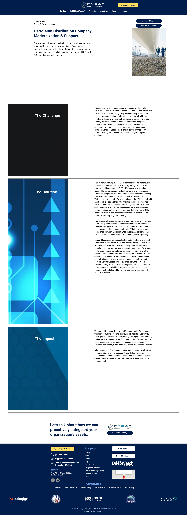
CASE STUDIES (90, 465)
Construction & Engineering (94, 471)
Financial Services (91, 474)
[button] (77, 11)
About (87, 456)
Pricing (87, 453)
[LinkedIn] (58, 480)
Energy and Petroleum (92, 468)
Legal (87, 477)
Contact (87, 459)
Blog (86, 462)
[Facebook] (53, 480)
